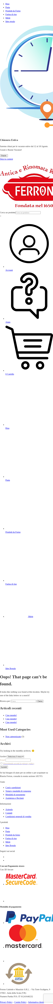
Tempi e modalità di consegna (18, 791)
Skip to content (6, 159)
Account (9, 270)
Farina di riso (11, 14)
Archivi (3, 756)
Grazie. (4, 156)
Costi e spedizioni (13, 787)
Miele (7, 18)
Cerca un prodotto (7, 212)
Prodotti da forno (12, 835)
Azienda (9, 809)
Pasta (7, 7)
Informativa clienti (36, 1002)
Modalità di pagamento (15, 794)
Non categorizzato (13, 736)
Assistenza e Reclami (14, 798)
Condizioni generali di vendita (18, 816)
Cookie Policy (20, 1002)
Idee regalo (10, 21)
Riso (7, 4)
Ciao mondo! (11, 715)
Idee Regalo (10, 845)
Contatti (8, 813)
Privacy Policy (6, 1002)
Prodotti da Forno (13, 11)
